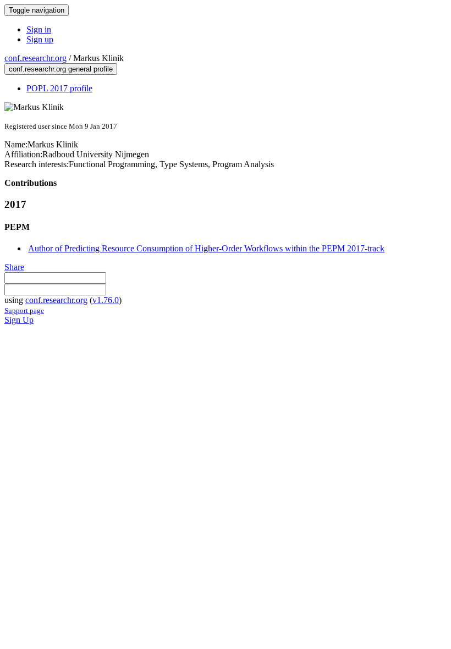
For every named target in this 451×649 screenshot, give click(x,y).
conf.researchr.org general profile (61, 69)
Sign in (38, 29)
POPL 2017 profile (59, 88)
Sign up (39, 39)
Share (14, 267)
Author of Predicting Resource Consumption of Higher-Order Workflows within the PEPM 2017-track (206, 248)
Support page (24, 310)
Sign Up (19, 319)
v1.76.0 (105, 300)
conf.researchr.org (35, 58)
